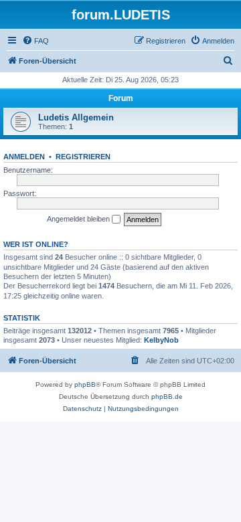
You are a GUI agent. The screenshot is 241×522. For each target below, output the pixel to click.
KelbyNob (161, 340)
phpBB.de (167, 396)
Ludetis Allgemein (76, 117)
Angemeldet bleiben (79, 219)
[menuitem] (35, 41)
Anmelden (24, 157)
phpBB (85, 384)
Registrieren (83, 157)
